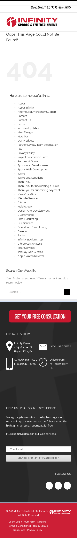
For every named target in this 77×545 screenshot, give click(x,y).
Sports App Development (33, 165)
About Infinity (26, 107)
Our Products (26, 140)
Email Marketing (28, 218)
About (21, 103)
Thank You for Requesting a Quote (38, 186)
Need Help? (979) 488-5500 (51, 7)
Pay (20, 148)
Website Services (28, 198)
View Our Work (27, 194)
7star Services (26, 247)
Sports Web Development (33, 169)
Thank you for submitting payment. (39, 190)
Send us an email (60, 346)
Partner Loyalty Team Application (38, 144)
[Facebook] (49, 486)
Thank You (24, 181)
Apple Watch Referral (31, 256)
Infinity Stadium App (30, 239)
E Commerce (26, 214)
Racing (22, 235)
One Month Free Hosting (32, 227)
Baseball (23, 231)
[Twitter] (58, 486)
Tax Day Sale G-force (30, 251)
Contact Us (24, 120)
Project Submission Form (33, 157)
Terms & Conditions (19, 525)
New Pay (23, 136)
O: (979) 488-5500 (25, 359)
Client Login (15, 521)
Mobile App (25, 206)
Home (21, 124)
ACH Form (29, 521)
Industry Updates (28, 128)
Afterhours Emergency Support (37, 111)
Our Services (25, 223)
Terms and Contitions (30, 177)
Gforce (22, 202)
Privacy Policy (26, 153)
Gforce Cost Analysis (30, 243)
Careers (22, 115)
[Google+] (67, 486)
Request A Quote (28, 161)
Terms (21, 173)
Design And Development (33, 210)
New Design (25, 132)
